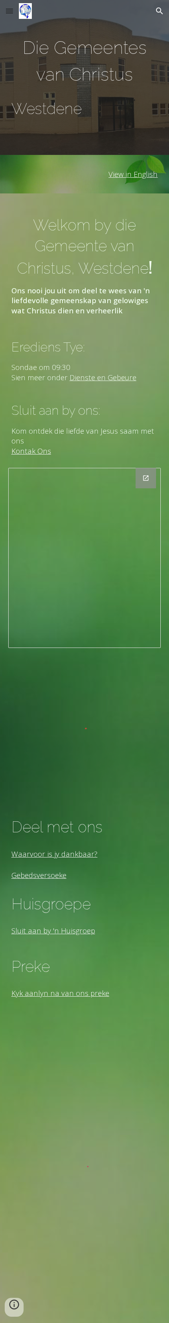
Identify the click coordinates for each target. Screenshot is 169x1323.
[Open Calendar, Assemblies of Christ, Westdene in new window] (146, 478)
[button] (9, 11)
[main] (84, 77)
